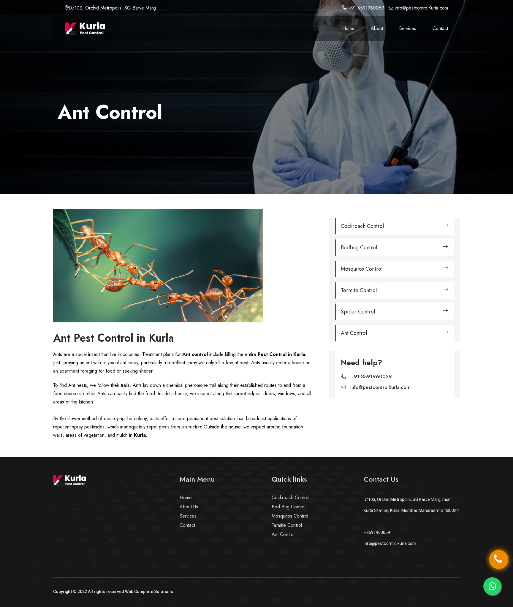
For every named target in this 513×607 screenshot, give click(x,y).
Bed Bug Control (288, 506)
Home (348, 28)
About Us (189, 506)
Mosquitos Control (290, 516)
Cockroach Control (290, 497)
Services (407, 28)
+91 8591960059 (365, 7)
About (377, 28)
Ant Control (283, 534)
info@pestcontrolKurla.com (421, 7)
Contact (440, 28)
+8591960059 (377, 532)
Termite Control (287, 525)
